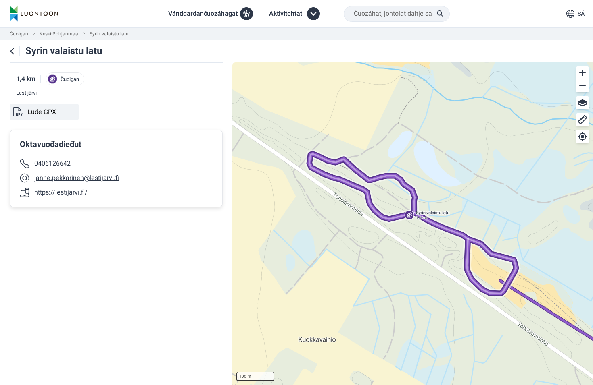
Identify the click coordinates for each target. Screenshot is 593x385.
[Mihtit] (582, 119)
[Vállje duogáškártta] (582, 102)
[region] (412, 223)
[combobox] (397, 14)
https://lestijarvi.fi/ (61, 192)
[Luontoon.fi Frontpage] (34, 13)
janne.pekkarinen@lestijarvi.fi (76, 178)
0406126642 (52, 163)
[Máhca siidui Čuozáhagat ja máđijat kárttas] (12, 51)
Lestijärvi (26, 93)
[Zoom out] (582, 85)
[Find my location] (582, 136)
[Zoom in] (582, 72)
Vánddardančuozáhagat (203, 14)
